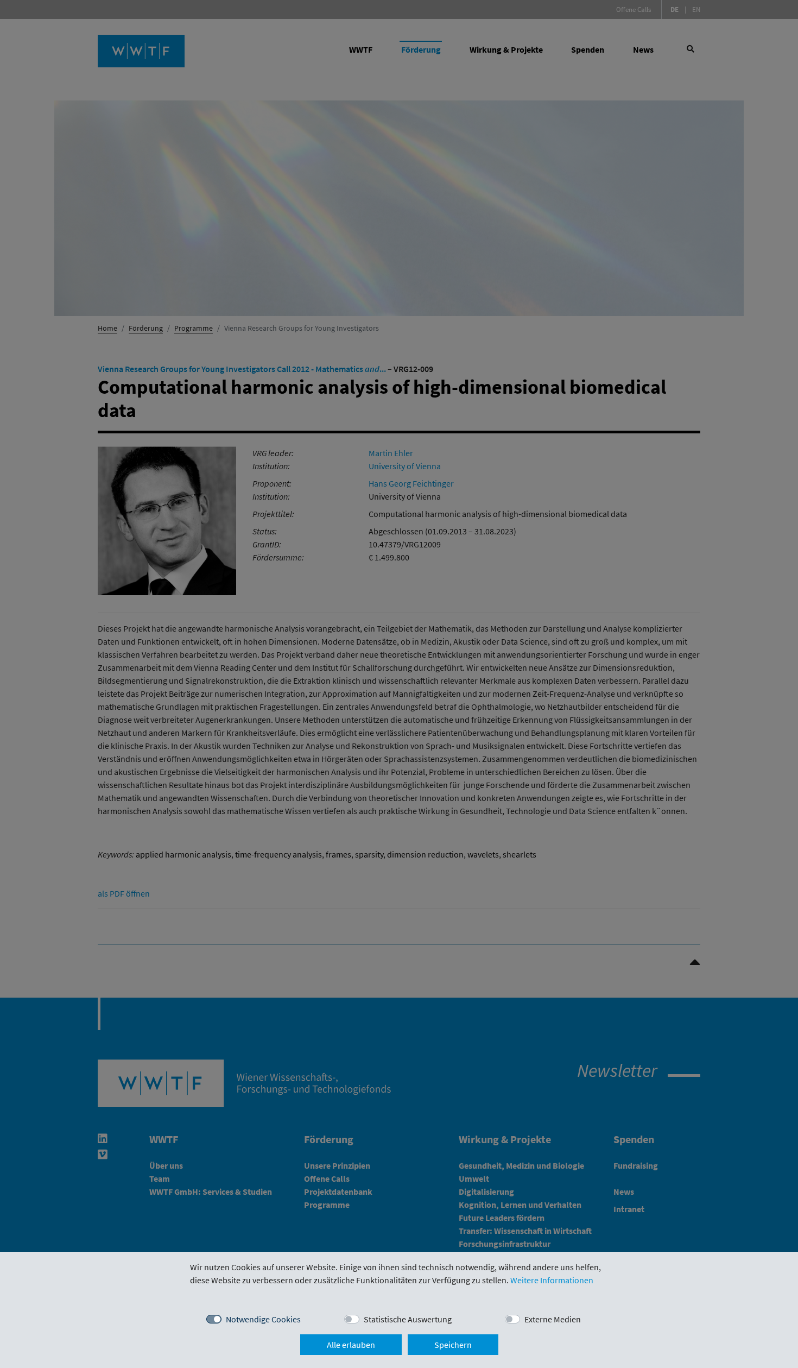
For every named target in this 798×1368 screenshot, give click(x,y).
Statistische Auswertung (408, 1319)
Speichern (453, 1344)
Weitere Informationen (551, 1280)
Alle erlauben (351, 1344)
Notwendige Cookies (263, 1319)
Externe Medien (552, 1319)
